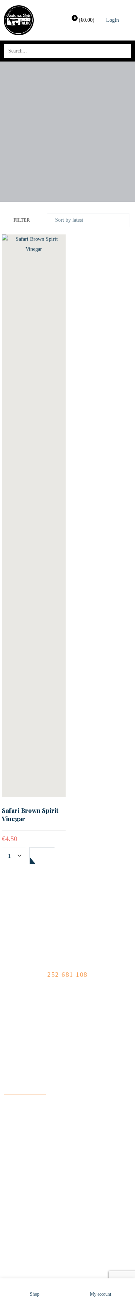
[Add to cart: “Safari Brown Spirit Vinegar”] (42, 855)
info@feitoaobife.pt (25, 1089)
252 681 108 (67, 974)
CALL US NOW (67, 965)
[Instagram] (73, 996)
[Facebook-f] (61, 996)
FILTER (22, 220)
